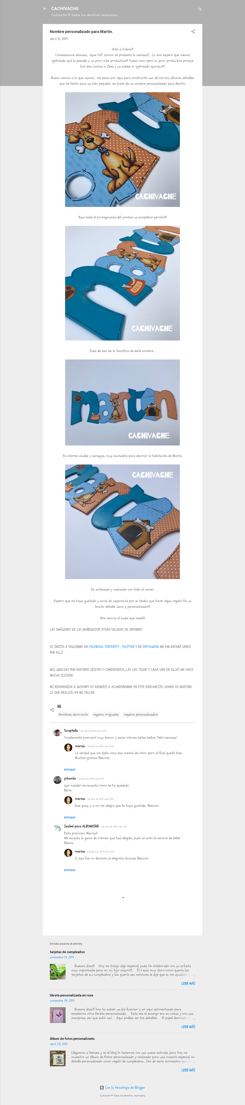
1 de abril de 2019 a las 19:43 (99, 746)
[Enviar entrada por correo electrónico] (59, 707)
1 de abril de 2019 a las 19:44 (99, 799)
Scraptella (71, 730)
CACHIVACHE (65, 8)
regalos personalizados (141, 714)
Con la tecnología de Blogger (124, 1087)
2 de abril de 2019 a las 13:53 (100, 851)
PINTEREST (112, 646)
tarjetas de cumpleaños (67, 952)
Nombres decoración (73, 714)
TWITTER (128, 646)
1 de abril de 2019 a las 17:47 (92, 731)
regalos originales (106, 714)
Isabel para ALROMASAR (81, 826)
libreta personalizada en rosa (71, 995)
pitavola (70, 778)
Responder (69, 769)
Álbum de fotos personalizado (72, 1039)
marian (80, 746)
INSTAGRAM (151, 646)
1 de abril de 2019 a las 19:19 (90, 778)
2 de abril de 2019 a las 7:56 (113, 826)
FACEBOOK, (96, 646)
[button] (193, 32)
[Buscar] (200, 9)
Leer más (188, 983)
